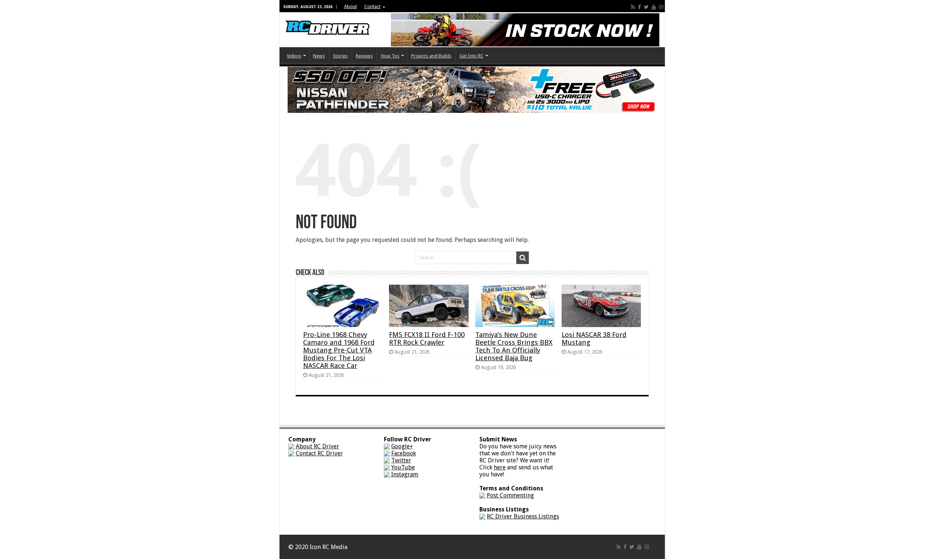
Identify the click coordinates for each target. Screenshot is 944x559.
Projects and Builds (431, 56)
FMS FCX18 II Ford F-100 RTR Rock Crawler (427, 338)
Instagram (404, 474)
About (350, 6)
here (500, 467)
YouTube (403, 467)
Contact (372, 6)
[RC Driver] (327, 20)
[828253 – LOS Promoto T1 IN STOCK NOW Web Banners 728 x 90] (525, 29)
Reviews (364, 56)
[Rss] (633, 7)
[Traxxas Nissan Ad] (472, 89)
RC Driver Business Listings (523, 516)
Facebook (403, 453)
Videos (294, 56)
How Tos (390, 56)
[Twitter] (646, 7)
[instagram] (661, 7)
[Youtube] (654, 7)
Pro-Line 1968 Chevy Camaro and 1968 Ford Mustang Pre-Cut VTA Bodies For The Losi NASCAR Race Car (339, 350)
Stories (340, 56)
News (319, 56)
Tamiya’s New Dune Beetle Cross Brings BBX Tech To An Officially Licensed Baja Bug (513, 346)
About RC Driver (317, 446)
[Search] (522, 257)
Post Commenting (510, 495)
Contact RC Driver (319, 453)
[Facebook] (639, 7)
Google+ (402, 446)
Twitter (401, 460)
